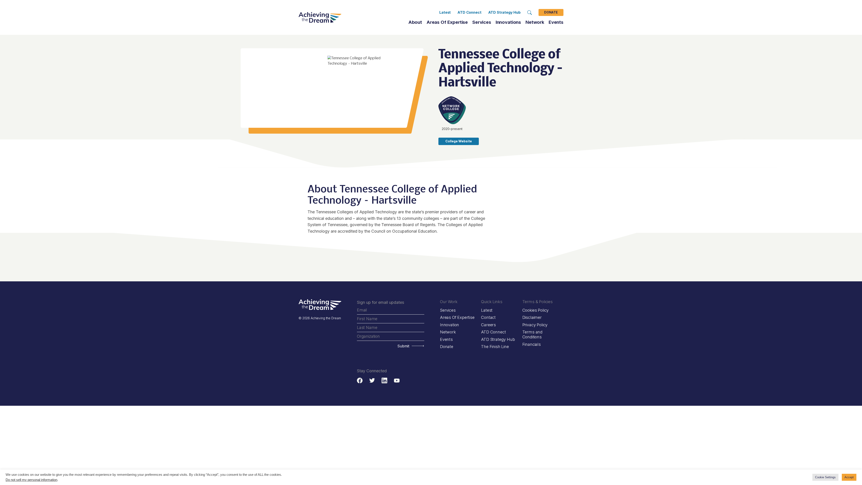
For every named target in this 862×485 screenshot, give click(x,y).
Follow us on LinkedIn (384, 380)
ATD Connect (469, 12)
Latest (445, 12)
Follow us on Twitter (372, 380)
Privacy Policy (535, 324)
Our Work (448, 301)
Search (529, 12)
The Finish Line (495, 346)
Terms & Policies (537, 301)
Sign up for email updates (380, 302)
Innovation (449, 324)
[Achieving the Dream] (320, 17)
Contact (488, 317)
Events (556, 22)
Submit (403, 346)
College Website (458, 141)
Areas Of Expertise (447, 22)
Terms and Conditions (532, 334)
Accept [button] (849, 477)
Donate (551, 12)
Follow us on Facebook (360, 380)
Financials (531, 344)
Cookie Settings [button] (825, 477)
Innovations (508, 22)
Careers (488, 324)
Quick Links (491, 301)
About (415, 22)
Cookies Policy (535, 310)
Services (481, 22)
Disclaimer (532, 317)
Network (448, 332)
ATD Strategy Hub (504, 12)
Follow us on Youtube (397, 380)
